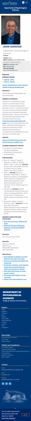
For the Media (5, 339)
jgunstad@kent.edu (12, 64)
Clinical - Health (9, 82)
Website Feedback (6, 341)
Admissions (4, 313)
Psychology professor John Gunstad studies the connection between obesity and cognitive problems (16, 267)
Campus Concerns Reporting (8, 349)
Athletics (4, 317)
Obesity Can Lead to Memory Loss (15, 279)
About (3, 309)
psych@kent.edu (6, 374)
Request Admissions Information (9, 337)
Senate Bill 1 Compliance (7, 355)
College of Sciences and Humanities (14, 301)
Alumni (3, 315)
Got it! (25, 415)
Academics (4, 311)
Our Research (5, 327)
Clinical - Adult (9, 79)
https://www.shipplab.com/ (10, 70)
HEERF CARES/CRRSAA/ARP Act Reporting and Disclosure (15, 351)
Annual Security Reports (7, 347)
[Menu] (26, 3)
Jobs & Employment (6, 320)
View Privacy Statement (8, 418)
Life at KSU (4, 322)
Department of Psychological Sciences (15, 8)
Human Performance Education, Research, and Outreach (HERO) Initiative (14, 228)
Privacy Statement (6, 353)
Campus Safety (5, 318)
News (3, 326)
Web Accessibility (6, 357)
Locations (4, 324)
